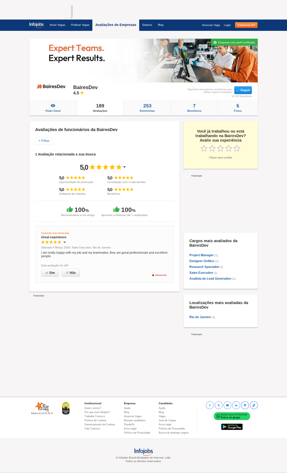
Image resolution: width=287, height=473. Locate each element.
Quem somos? (93, 408)
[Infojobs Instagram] (245, 405)
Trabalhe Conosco (95, 416)
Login (227, 25)
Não (73, 272)
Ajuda (127, 408)
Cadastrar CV (246, 25)
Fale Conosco (92, 428)
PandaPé (129, 424)
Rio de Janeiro (200, 317)
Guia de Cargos (167, 420)
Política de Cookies (96, 420)
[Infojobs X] (219, 405)
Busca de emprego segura (173, 432)
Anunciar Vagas (133, 416)
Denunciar (161, 275)
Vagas (162, 416)
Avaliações (100, 107)
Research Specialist (204, 267)
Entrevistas (147, 107)
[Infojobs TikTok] (254, 405)
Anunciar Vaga (211, 25)
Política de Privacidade (137, 432)
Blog (160, 24)
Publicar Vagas (80, 24)
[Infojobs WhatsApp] (232, 415)
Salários (147, 24)
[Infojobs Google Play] (232, 426)
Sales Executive (201, 272)
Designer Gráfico (201, 261)
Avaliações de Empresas (115, 25)
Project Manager (201, 255)
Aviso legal (130, 428)
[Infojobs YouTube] (227, 405)
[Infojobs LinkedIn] (236, 405)
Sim (52, 272)
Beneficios (194, 107)
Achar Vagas (57, 24)
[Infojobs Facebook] (210, 405)
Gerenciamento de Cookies (100, 424)
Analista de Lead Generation (210, 278)
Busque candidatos (135, 420)
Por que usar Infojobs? (97, 412)
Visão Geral (53, 110)
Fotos (238, 107)
